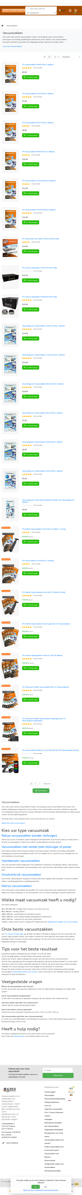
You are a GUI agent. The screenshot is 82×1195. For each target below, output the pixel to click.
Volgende (46, 784)
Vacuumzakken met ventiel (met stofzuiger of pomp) (36, 847)
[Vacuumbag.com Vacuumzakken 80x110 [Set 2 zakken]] (10, 393)
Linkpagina (48, 1119)
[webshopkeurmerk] (74, 1100)
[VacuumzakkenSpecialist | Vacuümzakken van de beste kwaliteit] (13, 10)
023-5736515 (7, 1129)
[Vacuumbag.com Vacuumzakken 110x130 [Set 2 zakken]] (10, 364)
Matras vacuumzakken (17, 886)
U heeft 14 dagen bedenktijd (52, 19)
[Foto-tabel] (44, 57)
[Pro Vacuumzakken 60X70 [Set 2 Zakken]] (10, 132)
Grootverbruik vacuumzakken (21, 875)
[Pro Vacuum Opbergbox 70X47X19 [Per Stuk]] (10, 277)
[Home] (2, 26)
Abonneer (58, 1075)
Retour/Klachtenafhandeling (54, 1099)
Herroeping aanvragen (52, 1171)
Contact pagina (49, 1092)
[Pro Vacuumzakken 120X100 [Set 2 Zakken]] (10, 190)
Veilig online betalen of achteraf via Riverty (70, 19)
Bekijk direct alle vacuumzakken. (13, 823)
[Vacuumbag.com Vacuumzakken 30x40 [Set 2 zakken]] (10, 480)
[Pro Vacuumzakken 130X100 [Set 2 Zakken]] (10, 219)
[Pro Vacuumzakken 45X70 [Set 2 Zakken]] (10, 103)
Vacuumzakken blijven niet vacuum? (25, 972)
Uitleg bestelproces (51, 1102)
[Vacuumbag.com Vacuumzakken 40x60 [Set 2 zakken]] (10, 451)
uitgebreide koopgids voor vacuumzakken (62, 922)
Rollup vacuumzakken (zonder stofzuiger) (29, 836)
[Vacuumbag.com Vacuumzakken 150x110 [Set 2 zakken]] (10, 335)
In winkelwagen (32, 77)
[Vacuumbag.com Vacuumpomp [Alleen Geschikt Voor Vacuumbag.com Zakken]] (10, 509)
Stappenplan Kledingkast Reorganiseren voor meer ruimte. (53, 1133)
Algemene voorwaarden (53, 1109)
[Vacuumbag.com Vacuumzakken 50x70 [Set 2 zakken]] (10, 422)
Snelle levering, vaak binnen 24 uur (12, 19)
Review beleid (49, 1160)
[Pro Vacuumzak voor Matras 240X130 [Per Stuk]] (10, 248)
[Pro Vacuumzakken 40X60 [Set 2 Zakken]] (10, 74)
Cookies (47, 1116)
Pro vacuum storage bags (14, 934)
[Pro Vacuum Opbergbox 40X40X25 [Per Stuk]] (10, 306)
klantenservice (19, 1036)
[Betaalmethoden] (72, 1184)
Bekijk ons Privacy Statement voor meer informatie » (41, 1190)
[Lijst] (49, 57)
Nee (45, 1187)
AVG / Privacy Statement (53, 1112)
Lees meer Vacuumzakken (12, 46)
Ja (35, 1187)
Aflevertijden (49, 1095)
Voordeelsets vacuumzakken (21, 861)
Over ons (47, 1105)
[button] (69, 10)
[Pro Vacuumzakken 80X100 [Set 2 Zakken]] (10, 161)
